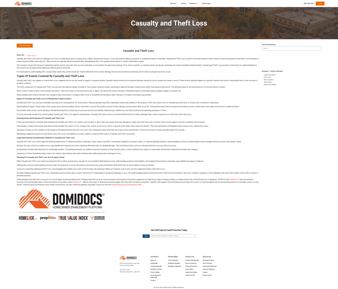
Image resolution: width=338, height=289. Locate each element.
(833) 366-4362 (309, 3)
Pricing (183, 3)
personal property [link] (229, 59)
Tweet (28, 56)
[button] (146, 236)
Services (173, 3)
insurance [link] (133, 142)
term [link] (61, 103)
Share (34, 56)
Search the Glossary (269, 44)
